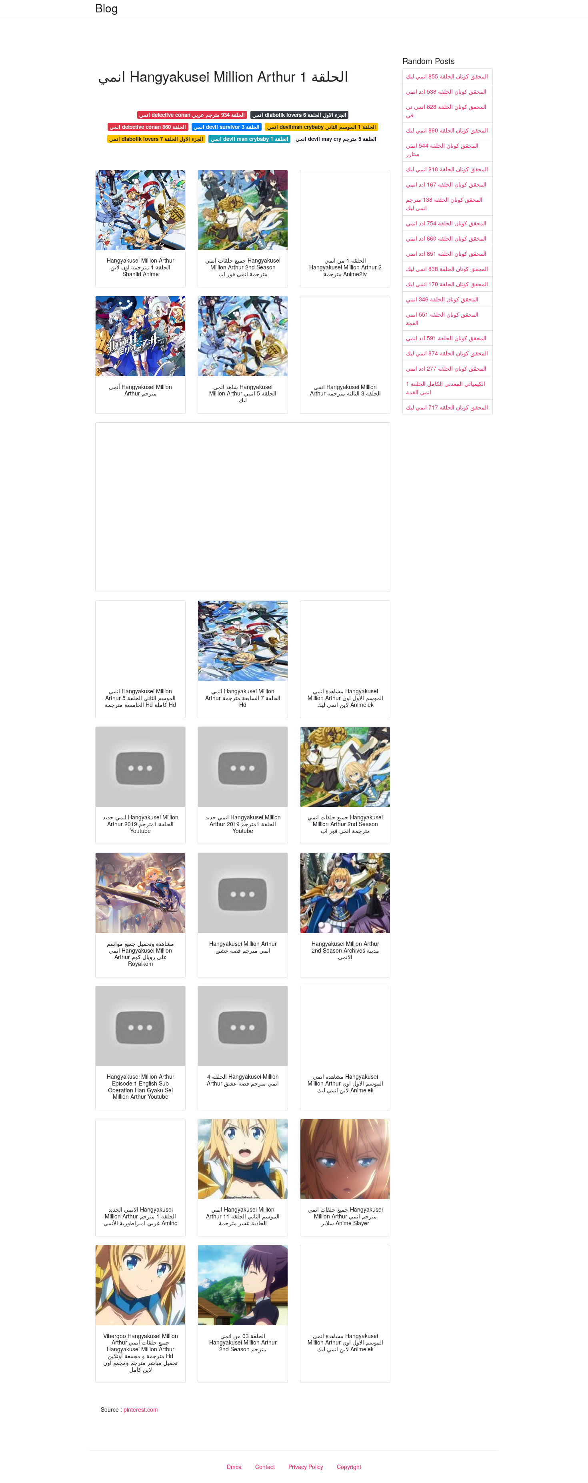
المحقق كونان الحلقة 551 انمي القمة (442, 318)
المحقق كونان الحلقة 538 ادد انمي (446, 91)
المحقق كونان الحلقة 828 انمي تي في (446, 110)
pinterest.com (141, 1409)
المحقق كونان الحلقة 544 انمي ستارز (442, 149)
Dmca (234, 1467)
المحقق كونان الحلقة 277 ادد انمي (446, 368)
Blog (106, 7)
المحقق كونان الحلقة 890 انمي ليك (447, 130)
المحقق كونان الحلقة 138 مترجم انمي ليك (444, 203)
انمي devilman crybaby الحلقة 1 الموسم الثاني (321, 126)
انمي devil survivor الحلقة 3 (227, 126)
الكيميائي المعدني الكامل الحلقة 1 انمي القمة (445, 387)
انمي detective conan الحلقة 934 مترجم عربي (192, 114)
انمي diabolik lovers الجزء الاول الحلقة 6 (299, 114)
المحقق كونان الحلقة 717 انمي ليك (447, 407)
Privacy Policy (305, 1467)
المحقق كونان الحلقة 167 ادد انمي (446, 184)
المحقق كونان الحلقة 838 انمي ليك (447, 269)
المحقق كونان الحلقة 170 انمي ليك (447, 284)
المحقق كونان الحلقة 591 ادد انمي (446, 338)
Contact (265, 1467)
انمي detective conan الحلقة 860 (148, 126)
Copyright (349, 1467)
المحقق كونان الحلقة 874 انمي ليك (447, 353)
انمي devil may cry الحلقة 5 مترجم (336, 138)
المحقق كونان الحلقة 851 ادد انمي (446, 253)
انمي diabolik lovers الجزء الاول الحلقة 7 (156, 138)
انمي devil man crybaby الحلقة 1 (249, 138)
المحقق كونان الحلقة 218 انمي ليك (447, 169)
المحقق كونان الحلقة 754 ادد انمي (446, 223)
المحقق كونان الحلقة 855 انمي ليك (447, 76)
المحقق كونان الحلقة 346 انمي (442, 299)
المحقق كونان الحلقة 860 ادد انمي (446, 238)
